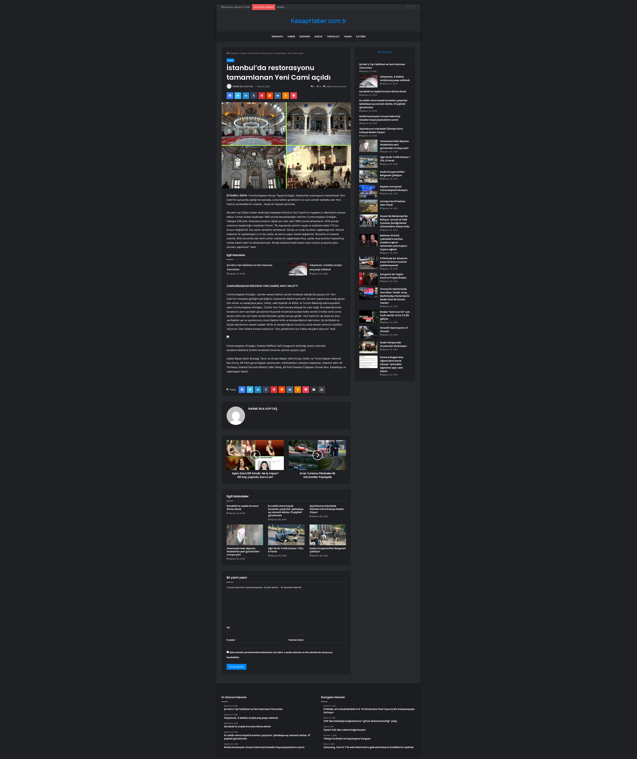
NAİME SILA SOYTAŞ (243, 86)
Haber (291, 36)
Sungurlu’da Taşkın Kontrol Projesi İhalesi (393, 276)
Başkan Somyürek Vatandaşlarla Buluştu (394, 188)
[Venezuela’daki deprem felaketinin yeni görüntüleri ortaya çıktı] (245, 535)
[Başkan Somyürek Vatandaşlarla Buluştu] (368, 191)
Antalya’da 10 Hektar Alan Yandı (392, 203)
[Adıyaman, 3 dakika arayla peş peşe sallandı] (298, 269)
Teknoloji (333, 36)
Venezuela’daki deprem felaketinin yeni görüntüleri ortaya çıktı (243, 551)
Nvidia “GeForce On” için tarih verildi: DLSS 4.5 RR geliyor (395, 315)
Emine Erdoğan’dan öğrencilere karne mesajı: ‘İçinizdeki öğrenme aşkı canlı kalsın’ (391, 364)
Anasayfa (277, 36)
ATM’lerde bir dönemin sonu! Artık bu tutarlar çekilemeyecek (393, 262)
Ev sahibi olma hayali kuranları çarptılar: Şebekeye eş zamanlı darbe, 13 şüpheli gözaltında (285, 510)
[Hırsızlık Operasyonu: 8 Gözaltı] (368, 332)
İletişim (360, 36)
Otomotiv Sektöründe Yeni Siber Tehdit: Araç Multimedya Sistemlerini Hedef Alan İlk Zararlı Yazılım (395, 296)
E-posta (232, 640)
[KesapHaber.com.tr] (318, 21)
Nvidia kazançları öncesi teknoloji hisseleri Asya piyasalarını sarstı (379, 118)
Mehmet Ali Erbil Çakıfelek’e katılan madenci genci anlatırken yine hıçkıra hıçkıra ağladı (393, 242)
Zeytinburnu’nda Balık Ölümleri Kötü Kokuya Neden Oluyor (327, 509)
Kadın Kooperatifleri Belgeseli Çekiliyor (328, 550)
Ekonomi (305, 36)
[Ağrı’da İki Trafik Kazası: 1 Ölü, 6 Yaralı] (286, 535)
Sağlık (318, 36)
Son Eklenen (385, 52)
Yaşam (348, 36)
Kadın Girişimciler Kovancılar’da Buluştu (393, 344)
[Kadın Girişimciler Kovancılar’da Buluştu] (368, 347)
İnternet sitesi (296, 640)
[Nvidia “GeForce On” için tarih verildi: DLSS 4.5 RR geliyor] (368, 316)
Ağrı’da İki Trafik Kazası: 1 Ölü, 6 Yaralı (286, 550)
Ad (229, 627)
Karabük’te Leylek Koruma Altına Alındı (296, 7)
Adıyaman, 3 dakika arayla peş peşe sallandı (395, 78)
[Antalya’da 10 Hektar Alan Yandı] (368, 206)
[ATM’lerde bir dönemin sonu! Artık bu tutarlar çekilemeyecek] (368, 263)
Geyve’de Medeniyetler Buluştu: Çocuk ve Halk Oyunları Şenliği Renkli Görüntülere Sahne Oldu (394, 221)
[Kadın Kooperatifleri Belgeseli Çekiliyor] (328, 535)
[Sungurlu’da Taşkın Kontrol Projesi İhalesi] (368, 279)
